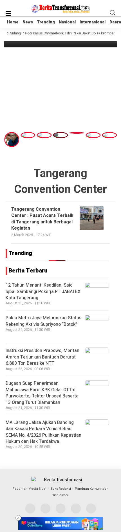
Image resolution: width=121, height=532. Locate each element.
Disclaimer (60, 495)
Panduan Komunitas (90, 489)
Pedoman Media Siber (29, 489)
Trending (46, 22)
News (28, 22)
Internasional (93, 22)
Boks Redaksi (61, 489)
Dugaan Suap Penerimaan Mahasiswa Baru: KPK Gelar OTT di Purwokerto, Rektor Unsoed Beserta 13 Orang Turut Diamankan (42, 393)
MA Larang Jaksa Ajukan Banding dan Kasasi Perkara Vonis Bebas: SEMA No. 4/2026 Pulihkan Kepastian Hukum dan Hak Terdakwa (43, 432)
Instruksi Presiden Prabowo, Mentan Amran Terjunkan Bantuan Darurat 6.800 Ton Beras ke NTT (42, 357)
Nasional (67, 22)
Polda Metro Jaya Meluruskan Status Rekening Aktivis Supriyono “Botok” (43, 321)
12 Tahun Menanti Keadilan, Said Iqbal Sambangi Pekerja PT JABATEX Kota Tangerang (43, 291)
